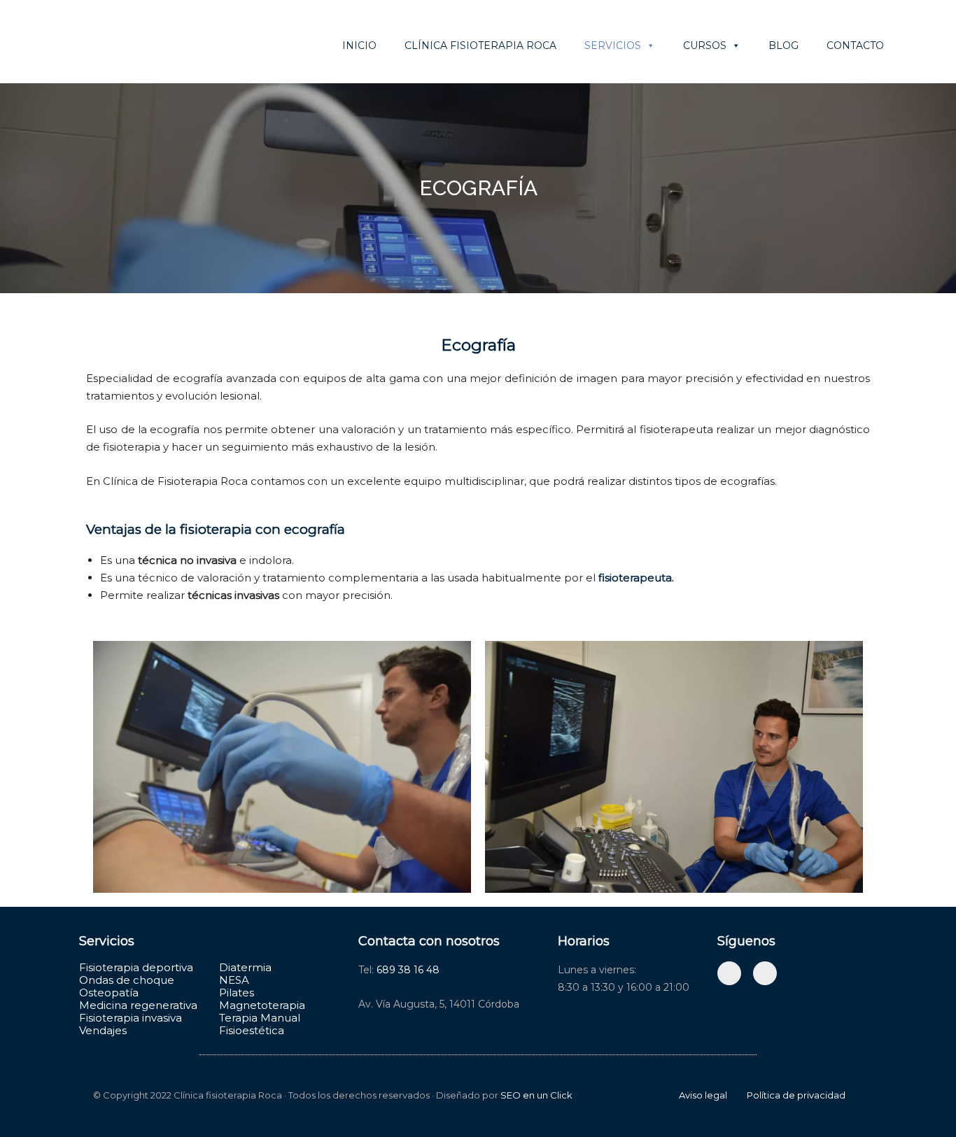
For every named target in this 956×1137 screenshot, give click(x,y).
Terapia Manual (259, 1017)
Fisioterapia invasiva (130, 1017)
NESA (234, 980)
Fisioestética (251, 1030)
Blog (783, 45)
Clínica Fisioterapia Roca (480, 45)
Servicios (612, 45)
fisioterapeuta (635, 577)
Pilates (236, 992)
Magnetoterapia (262, 1005)
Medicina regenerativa (138, 1005)
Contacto (855, 45)
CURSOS (704, 45)
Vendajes (103, 1030)
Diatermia (245, 967)
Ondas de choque (126, 980)
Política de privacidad (796, 1095)
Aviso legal (703, 1095)
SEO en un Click (536, 1095)
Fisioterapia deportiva (136, 967)
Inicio (359, 45)
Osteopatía (109, 992)
